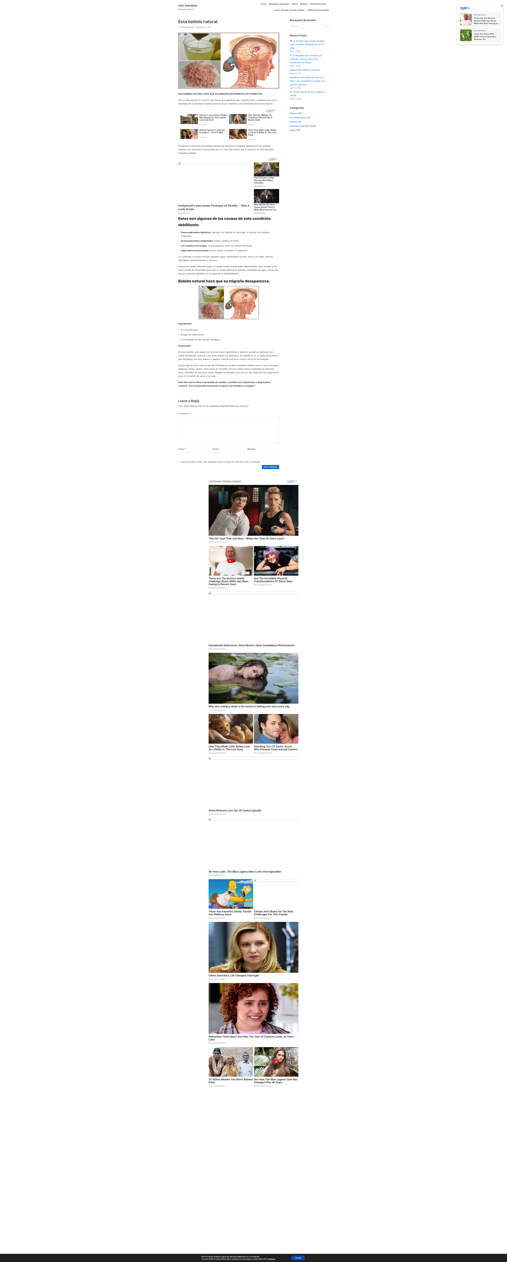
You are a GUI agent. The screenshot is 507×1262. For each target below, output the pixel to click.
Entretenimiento (318, 4)
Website (251, 449)
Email (216, 449)
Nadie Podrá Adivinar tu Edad (305, 70)
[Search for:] (309, 26)
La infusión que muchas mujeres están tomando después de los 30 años (307, 44)
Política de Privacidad (318, 10)
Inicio (263, 4)
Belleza (303, 4)
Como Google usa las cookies (290, 10)
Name (182, 449)
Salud (294, 4)
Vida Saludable (187, 27)
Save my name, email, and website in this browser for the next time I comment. (220, 461)
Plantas (293, 121)
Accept (298, 1258)
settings (271, 1259)
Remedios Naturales (279, 4)
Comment (184, 413)
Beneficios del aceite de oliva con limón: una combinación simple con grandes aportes (307, 81)
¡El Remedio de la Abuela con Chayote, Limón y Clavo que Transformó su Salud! (306, 59)
